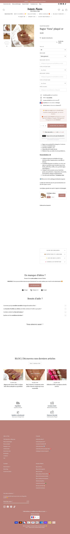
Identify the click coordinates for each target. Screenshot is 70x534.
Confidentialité (34, 526)
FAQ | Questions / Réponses (9, 439)
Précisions (43, 86)
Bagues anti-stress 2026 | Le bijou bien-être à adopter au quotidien (13, 385)
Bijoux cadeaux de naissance (42, 478)
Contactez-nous (34, 4)
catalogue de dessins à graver (57, 179)
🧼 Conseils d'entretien (53, 262)
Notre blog (5, 469)
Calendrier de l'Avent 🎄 (41, 483)
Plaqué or (22, 16)
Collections (32, 14)
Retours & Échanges (16, 4)
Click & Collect (6, 448)
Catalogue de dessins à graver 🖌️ (43, 451)
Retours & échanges (7, 441)
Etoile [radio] (53, 197)
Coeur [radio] (48, 197)
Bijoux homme (39, 471)
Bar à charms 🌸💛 (20, 14)
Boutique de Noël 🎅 (40, 485)
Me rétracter (6, 453)
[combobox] (35, 517)
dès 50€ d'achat (50, 100)
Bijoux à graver (58, 14)
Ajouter (62, 195)
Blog (40, 4)
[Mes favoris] (59, 10)
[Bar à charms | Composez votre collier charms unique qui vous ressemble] (35, 374)
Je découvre (35, 285)
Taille (42, 46)
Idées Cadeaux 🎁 (44, 14)
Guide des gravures (53, 250)
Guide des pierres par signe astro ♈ (43, 448)
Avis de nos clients (7, 471)
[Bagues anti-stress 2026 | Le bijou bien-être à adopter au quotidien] (13, 374)
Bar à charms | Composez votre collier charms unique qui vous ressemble (35, 386)
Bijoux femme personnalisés (42, 476)
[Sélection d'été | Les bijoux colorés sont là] (57, 374)
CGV (4, 458)
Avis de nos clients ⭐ (42, 526)
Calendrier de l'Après (40, 488)
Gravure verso (45, 73)
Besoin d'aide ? (25, 4)
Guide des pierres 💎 (40, 446)
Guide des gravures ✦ (40, 441)
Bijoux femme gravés (40, 469)
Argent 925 (32, 16)
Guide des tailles (60, 42)
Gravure (42, 53)
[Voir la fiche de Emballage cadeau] (43, 195)
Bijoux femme (39, 466)
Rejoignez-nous (6, 446)
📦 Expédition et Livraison (53, 254)
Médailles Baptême (40, 481)
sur (47, 97)
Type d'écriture (45, 66)
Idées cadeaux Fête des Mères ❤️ (43, 474)
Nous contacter (6, 444)
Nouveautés (9, 14)
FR (35, 517)
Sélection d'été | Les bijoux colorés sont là (56, 385)
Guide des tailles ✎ (40, 439)
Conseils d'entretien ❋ (41, 444)
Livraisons (5, 456)
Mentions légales (26, 526)
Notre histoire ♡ (6, 466)
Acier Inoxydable (44, 16)
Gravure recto (45, 60)
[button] (46, 38)
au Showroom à (51, 105)
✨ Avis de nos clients (53, 258)
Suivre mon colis (6, 4)
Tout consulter (35, 363)
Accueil (41, 26)
